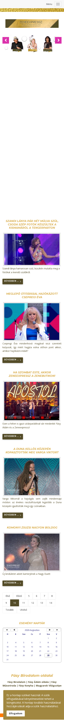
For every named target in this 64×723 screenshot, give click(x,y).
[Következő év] (57, 630)
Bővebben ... (11, 281)
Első (8, 595)
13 (41, 602)
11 (23, 602)
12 (32, 602)
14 (50, 602)
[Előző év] (6, 630)
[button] (5, 40)
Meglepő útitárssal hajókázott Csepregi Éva (32, 295)
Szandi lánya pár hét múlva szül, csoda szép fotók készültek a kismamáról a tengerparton (32, 224)
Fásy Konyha (26, 685)
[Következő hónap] (49, 630)
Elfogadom (15, 713)
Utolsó (23, 609)
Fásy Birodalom (16, 682)
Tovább (10, 609)
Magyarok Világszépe (49, 685)
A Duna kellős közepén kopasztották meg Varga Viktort (32, 450)
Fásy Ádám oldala (38, 682)
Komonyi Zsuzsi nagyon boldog (32, 527)
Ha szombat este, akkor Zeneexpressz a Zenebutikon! (32, 374)
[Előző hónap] (14, 630)
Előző (19, 595)
